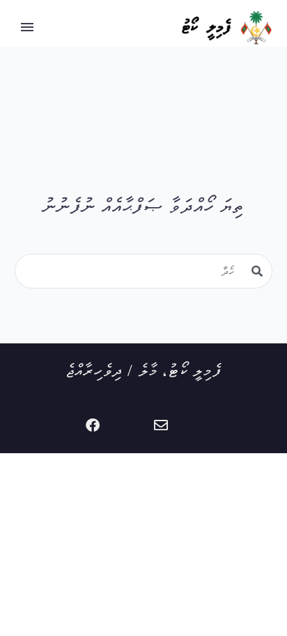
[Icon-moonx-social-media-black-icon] (127, 425)
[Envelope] (161, 425)
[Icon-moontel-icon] (195, 425)
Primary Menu (27, 27)
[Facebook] (93, 425)
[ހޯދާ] (257, 271)
